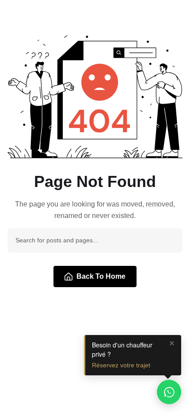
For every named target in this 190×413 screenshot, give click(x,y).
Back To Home (100, 276)
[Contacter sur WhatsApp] (169, 392)
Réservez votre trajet (121, 365)
